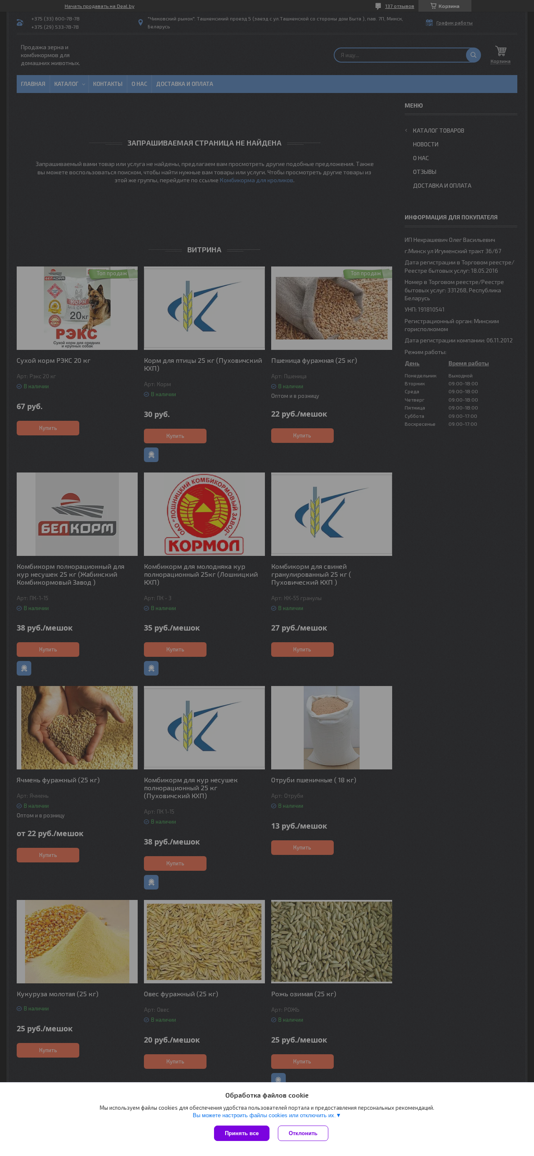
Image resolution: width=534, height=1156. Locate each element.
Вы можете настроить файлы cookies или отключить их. (264, 1115)
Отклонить (303, 1133)
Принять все (242, 1133)
